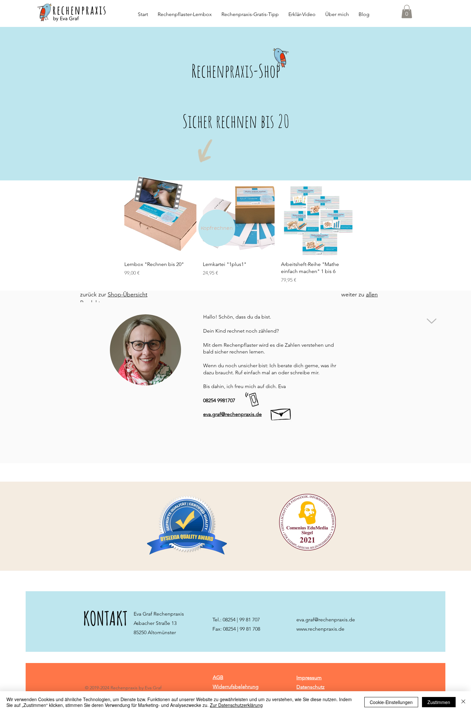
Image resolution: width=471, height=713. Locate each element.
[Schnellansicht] (160, 220)
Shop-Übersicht (127, 294)
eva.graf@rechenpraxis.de (325, 620)
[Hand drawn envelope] (281, 413)
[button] (406, 11)
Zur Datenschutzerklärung (236, 705)
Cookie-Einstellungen (391, 702)
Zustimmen (438, 702)
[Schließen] (463, 702)
